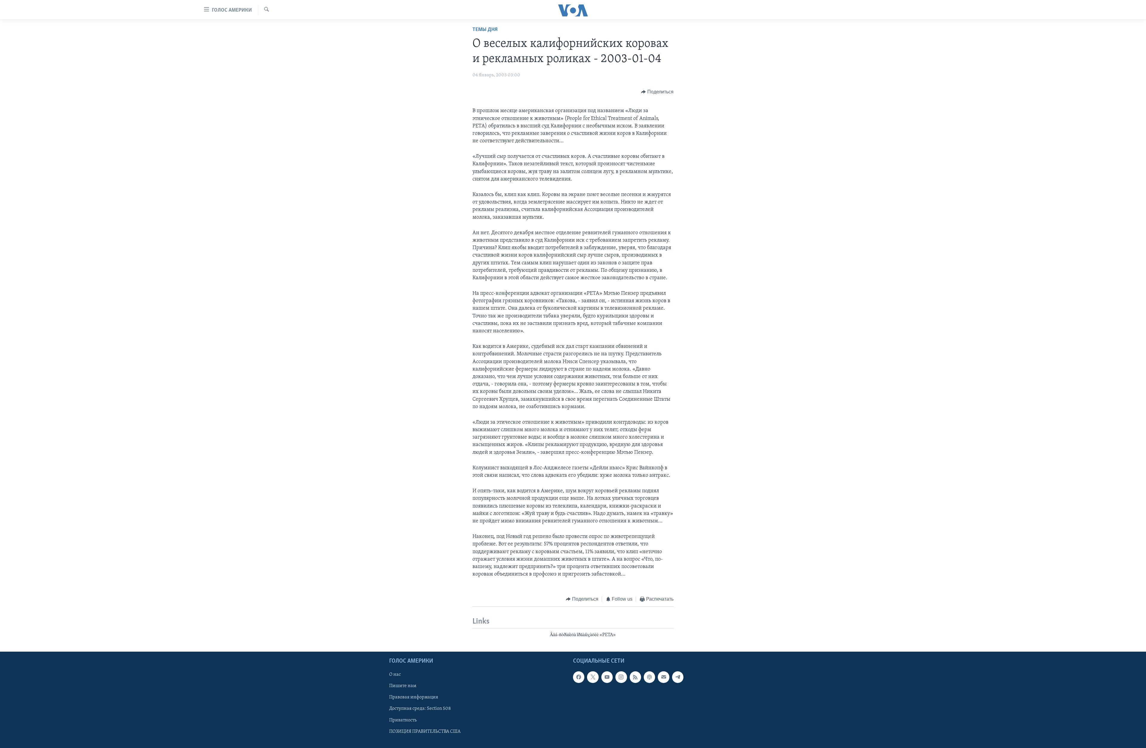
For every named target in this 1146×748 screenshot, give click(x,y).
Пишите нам (402, 686)
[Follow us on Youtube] (607, 677)
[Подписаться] (663, 677)
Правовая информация (413, 697)
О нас (395, 674)
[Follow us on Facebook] (578, 677)
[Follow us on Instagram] (621, 677)
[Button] (657, 92)
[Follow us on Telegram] (677, 677)
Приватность (403, 720)
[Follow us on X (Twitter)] (592, 677)
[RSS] (635, 677)
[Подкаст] (649, 677)
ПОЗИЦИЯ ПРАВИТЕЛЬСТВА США (424, 731)
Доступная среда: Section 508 (420, 709)
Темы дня (484, 30)
